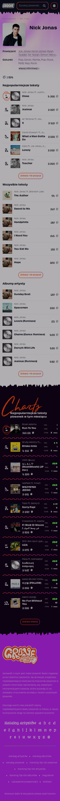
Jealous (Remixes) (25, 361)
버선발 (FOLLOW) (31, 583)
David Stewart (30, 133)
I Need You (21, 236)
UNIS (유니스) (28, 460)
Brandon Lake (36, 192)
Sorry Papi (28, 507)
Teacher (27, 163)
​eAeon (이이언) (29, 597)
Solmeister (37, 559)
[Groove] (8, 5)
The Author (21, 196)
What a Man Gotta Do (33, 138)
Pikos (25, 559)
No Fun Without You (32, 602)
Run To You (29, 428)
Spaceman (21, 308)
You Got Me (21, 249)
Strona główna (9, 19)
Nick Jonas (28, 92)
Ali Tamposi (28, 119)
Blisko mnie (29, 446)
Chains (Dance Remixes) (29, 335)
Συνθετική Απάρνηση (28, 564)
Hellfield (26, 483)
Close (25, 96)
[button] (54, 5)
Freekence (27, 521)
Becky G (35, 503)
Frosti (37, 483)
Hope (17, 262)
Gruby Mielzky (29, 442)
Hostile (40, 521)
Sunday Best (22, 294)
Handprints (21, 222)
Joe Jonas (24, 51)
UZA (25, 545)
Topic (25, 503)
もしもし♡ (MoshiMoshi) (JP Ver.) (32, 467)
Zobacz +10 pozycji (30, 176)
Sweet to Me (22, 209)
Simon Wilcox (48, 55)
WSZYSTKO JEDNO (29, 489)
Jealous (27, 109)
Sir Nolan (33, 55)
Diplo (24, 146)
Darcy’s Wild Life (24, 348)
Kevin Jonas (39, 51)
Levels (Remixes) (24, 321)
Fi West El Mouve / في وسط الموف (33, 527)
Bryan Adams (29, 425)
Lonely (26, 150)
